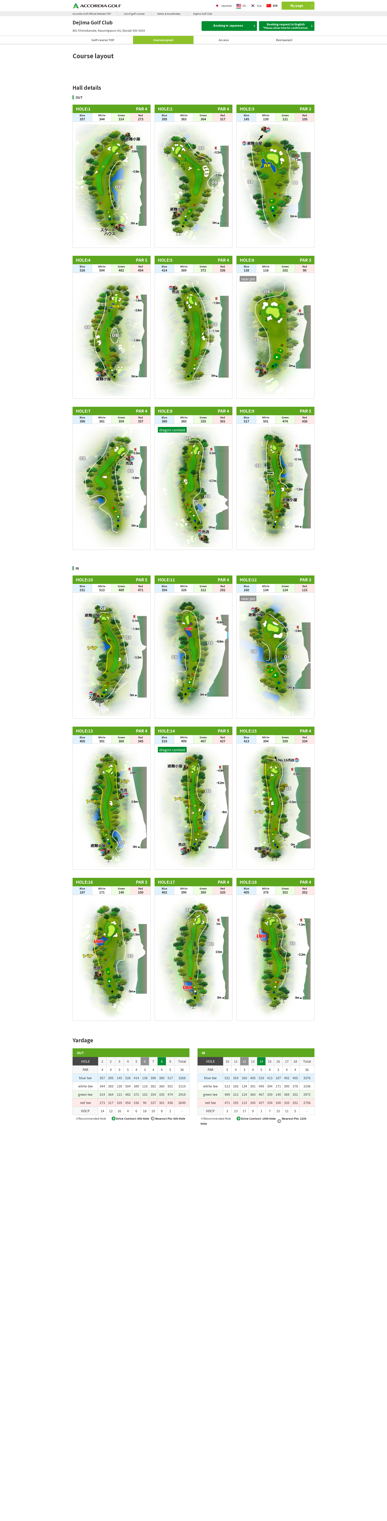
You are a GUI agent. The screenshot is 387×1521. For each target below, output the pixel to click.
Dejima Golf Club (202, 13)
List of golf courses (134, 13)
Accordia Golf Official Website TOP (92, 13)
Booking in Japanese (228, 25)
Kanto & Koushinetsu (168, 13)
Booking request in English (285, 25)
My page (296, 5)
